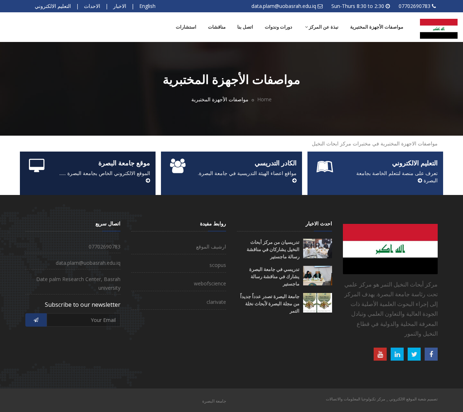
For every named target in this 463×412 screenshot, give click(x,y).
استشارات (186, 27)
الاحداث (92, 6)
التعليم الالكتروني (53, 6)
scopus (217, 265)
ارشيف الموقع (211, 246)
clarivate (216, 301)
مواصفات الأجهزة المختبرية (376, 27)
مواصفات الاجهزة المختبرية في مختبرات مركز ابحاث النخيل (374, 143)
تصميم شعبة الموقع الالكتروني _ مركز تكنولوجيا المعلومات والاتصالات (382, 399)
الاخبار (119, 6)
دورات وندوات (278, 27)
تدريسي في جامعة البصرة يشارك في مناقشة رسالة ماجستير (274, 276)
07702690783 (414, 6)
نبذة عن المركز (323, 27)
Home (264, 99)
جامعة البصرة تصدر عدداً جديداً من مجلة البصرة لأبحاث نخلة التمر (270, 304)
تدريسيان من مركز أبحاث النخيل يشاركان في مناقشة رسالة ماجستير (273, 249)
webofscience (210, 283)
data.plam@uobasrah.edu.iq (283, 6)
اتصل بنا (245, 27)
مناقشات (217, 27)
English (147, 6)
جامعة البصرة (214, 401)
